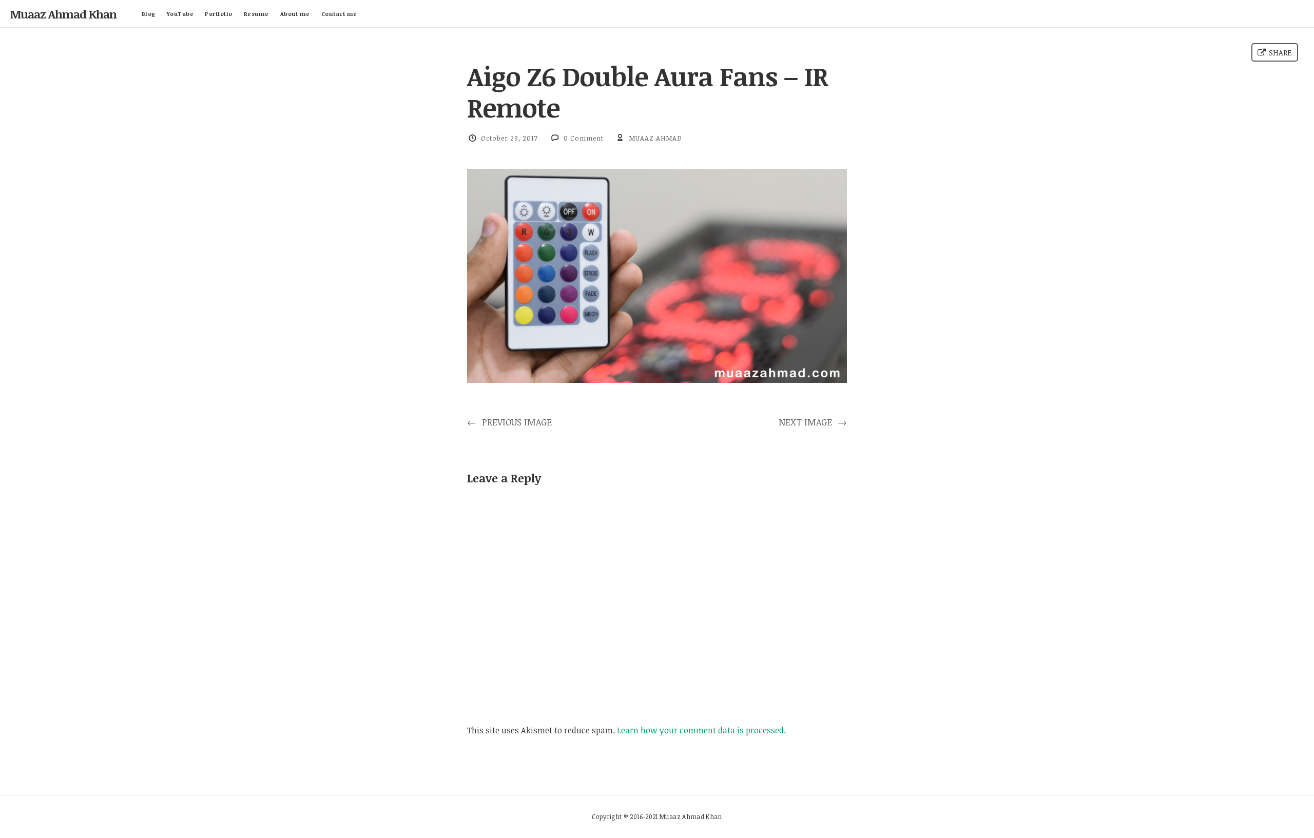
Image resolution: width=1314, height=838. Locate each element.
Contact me (339, 13)
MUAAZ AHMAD (655, 138)
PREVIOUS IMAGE (509, 422)
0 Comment (584, 138)
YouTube (180, 13)
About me (295, 13)
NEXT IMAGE (813, 422)
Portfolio (219, 13)
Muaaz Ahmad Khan (63, 14)
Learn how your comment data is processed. (701, 730)
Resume (256, 13)
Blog (149, 13)
